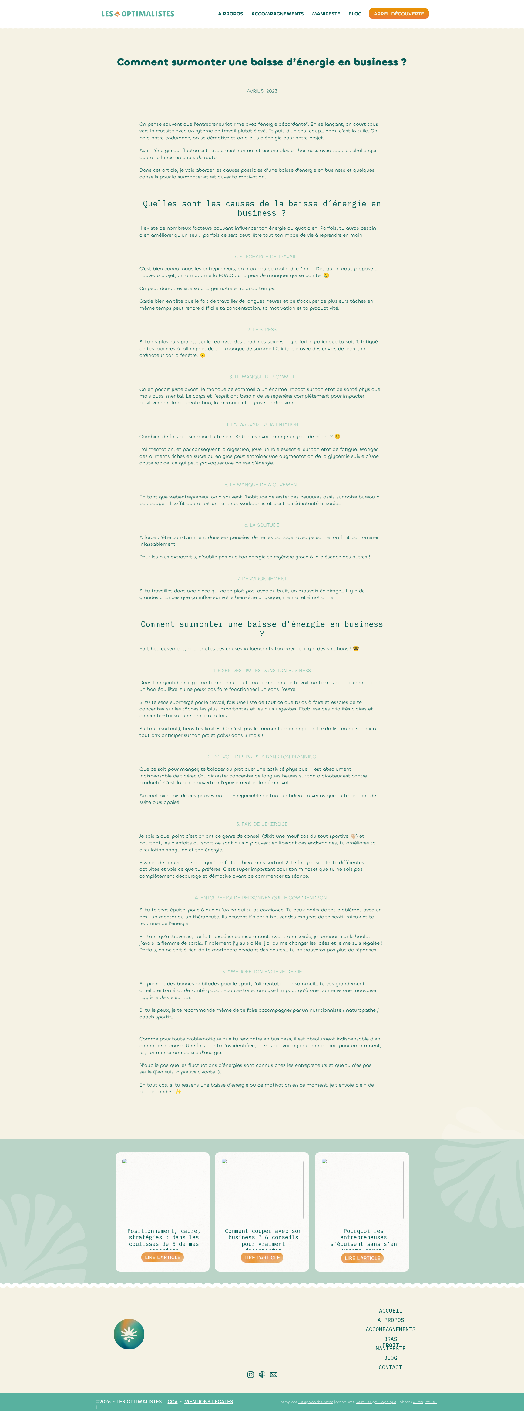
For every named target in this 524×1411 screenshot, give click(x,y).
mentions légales (208, 1401)
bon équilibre (162, 689)
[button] (277, 14)
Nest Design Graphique (376, 1401)
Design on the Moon (315, 1401)
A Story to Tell (425, 1401)
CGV (173, 1401)
